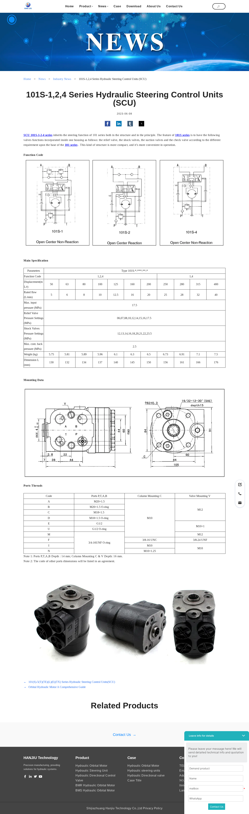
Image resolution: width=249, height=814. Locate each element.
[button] (107, 123)
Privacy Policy (153, 808)
